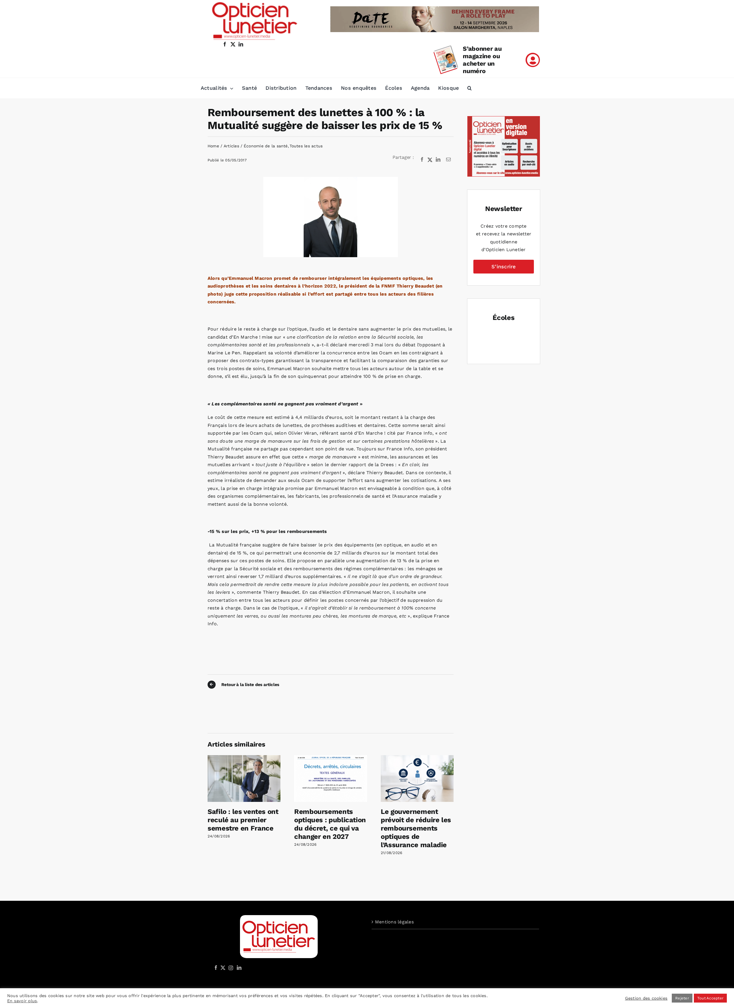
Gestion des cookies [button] (646, 998)
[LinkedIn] (438, 160)
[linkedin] (241, 44)
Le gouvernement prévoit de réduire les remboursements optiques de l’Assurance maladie (416, 828)
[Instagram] (230, 967)
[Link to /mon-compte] (533, 60)
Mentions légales (394, 922)
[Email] (448, 160)
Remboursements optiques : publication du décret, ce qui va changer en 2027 (330, 824)
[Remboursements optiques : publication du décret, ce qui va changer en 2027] (330, 758)
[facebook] (224, 44)
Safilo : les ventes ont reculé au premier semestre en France (243, 820)
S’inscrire (503, 266)
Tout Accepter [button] (710, 998)
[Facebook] (422, 160)
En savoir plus (22, 1000)
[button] (469, 88)
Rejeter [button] (682, 998)
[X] (430, 160)
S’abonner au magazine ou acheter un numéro (482, 60)
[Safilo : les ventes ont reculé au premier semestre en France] (244, 758)
